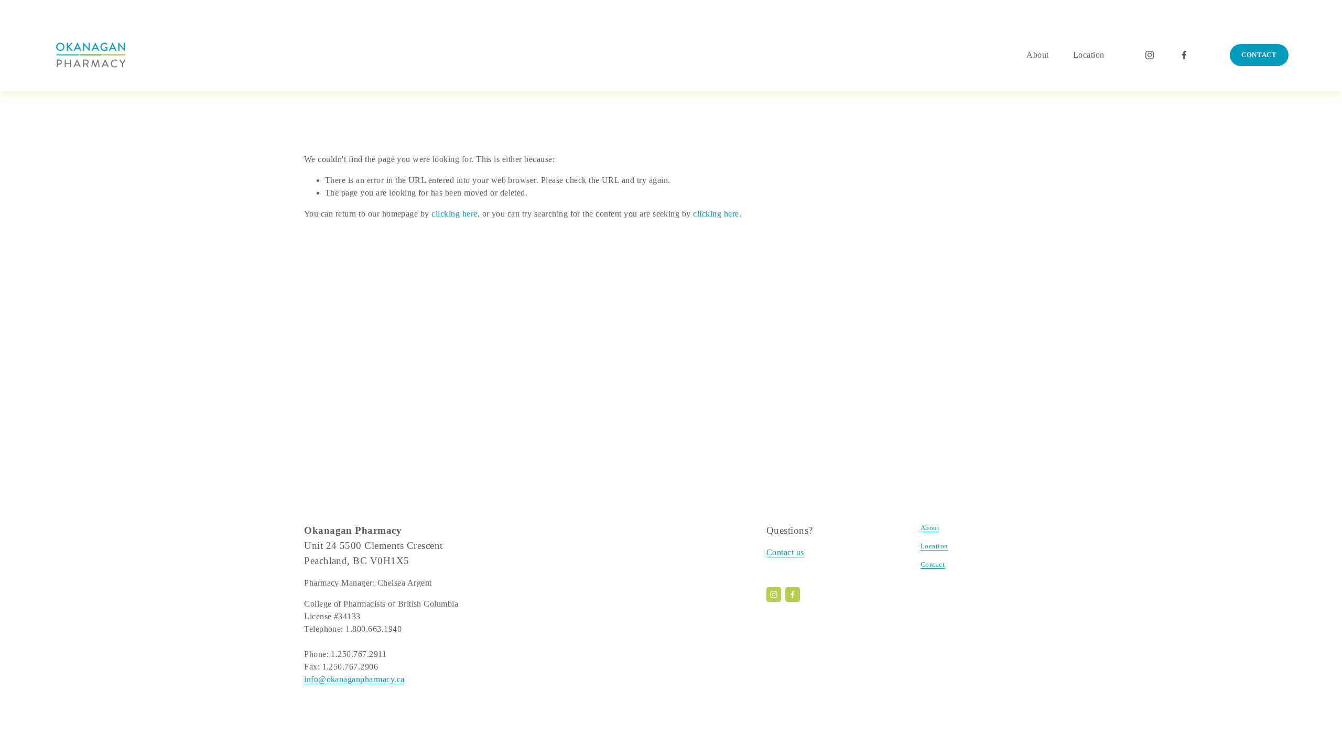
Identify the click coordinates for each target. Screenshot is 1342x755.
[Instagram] (1149, 55)
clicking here (454, 213)
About (1037, 54)
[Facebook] (1184, 55)
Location (1089, 54)
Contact (1259, 55)
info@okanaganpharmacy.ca (354, 679)
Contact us (785, 552)
